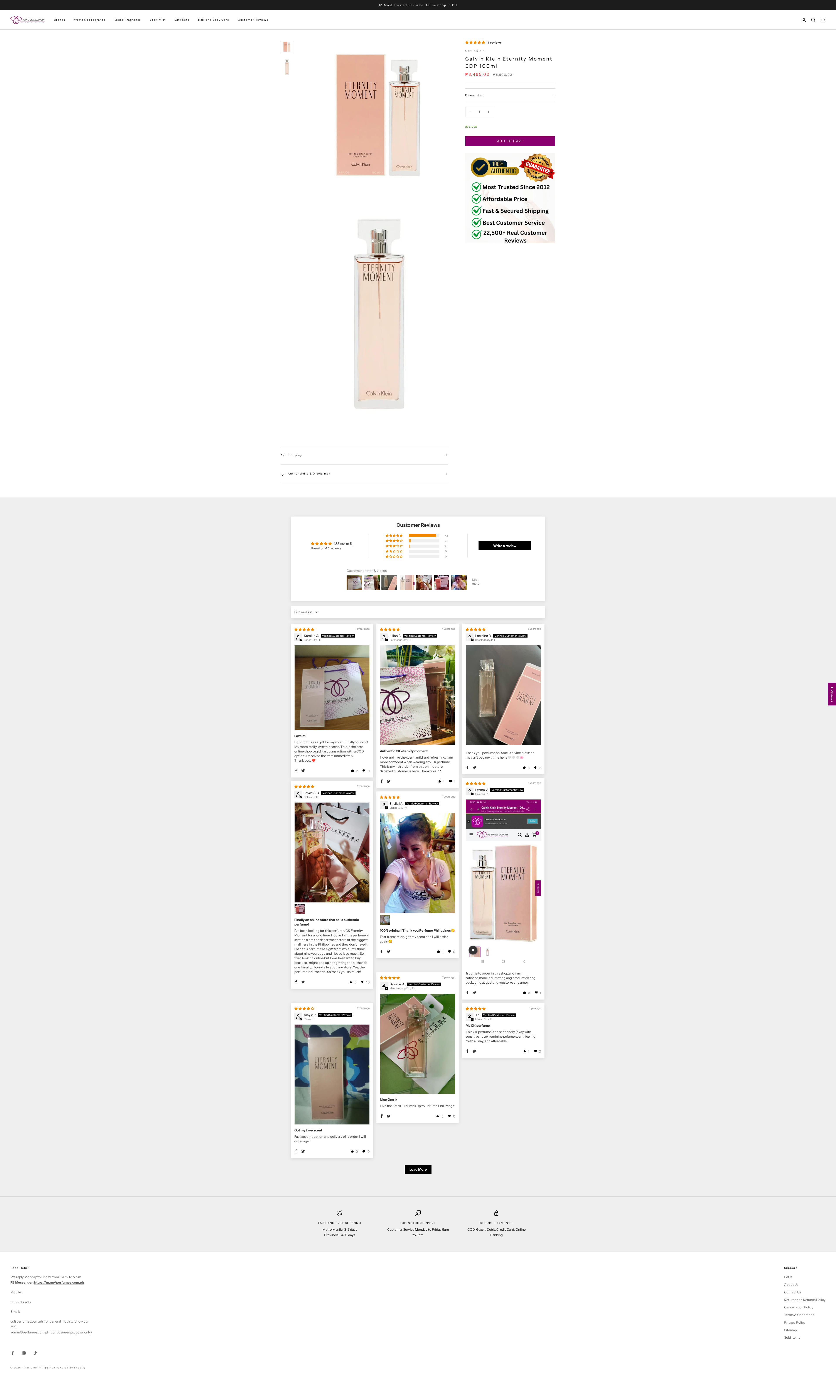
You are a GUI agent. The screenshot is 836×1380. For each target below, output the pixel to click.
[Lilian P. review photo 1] (417, 695)
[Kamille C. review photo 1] (332, 687)
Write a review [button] (504, 546)
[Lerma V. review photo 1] (503, 882)
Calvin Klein (475, 50)
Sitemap (790, 1330)
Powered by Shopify (71, 1367)
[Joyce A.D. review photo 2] (299, 909)
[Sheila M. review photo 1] (417, 863)
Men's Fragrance (128, 20)
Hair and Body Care (213, 20)
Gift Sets (182, 20)
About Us (791, 1284)
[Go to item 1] (287, 47)
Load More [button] (418, 1169)
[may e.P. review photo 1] (332, 1074)
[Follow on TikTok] (35, 1353)
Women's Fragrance (90, 20)
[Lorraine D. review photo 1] (503, 695)
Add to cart (510, 141)
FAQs (788, 1277)
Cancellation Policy (798, 1307)
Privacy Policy (795, 1322)
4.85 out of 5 (342, 544)
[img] (304, 629)
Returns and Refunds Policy (805, 1300)
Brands (59, 20)
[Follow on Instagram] (24, 1353)
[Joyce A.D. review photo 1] (332, 852)
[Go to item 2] (287, 67)
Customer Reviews (253, 20)
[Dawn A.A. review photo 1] (417, 1044)
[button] (475, 42)
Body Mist (158, 20)
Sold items (792, 1337)
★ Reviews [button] (832, 694)
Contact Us (792, 1292)
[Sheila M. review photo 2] (385, 919)
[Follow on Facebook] (12, 1353)
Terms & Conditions (799, 1315)
